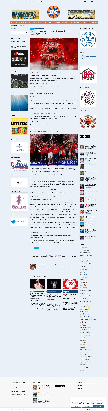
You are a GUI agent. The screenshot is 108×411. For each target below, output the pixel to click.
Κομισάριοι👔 (83, 364)
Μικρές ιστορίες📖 (84, 309)
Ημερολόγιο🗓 (66, 291)
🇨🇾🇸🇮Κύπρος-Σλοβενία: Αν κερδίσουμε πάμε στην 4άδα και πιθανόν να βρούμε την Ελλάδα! (90, 179)
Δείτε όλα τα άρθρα (52, 264)
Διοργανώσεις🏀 (85, 22)
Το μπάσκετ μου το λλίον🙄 (86, 356)
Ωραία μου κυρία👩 (83, 372)
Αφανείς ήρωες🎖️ (83, 266)
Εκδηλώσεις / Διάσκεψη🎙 (85, 311)
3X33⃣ (81, 296)
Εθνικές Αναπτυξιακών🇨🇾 (86, 290)
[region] (88, 403)
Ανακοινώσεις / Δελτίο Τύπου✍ (23, 22)
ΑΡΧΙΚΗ (12, 22)
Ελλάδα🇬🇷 (32, 291)
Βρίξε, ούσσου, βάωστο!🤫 (85, 271)
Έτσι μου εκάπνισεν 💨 (85, 329)
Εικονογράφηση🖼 (83, 303)
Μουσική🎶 (82, 347)
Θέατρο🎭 (82, 344)
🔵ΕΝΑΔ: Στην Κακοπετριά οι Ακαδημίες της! (91, 237)
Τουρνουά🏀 (83, 298)
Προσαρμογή (76, 406)
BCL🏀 (81, 321)
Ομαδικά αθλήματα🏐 (85, 252)
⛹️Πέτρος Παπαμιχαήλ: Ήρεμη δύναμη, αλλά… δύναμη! (91, 165)
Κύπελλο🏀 (82, 284)
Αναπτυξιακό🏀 (83, 282)
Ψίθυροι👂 (82, 370)
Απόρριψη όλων (87, 406)
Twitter (88, 1)
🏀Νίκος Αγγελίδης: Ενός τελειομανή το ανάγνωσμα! (90, 223)
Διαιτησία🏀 (83, 362)
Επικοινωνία (35, 1)
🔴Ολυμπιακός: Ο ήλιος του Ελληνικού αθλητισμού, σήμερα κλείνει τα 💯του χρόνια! (70, 296)
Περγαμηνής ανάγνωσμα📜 (61, 22)
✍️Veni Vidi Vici (21, 25)
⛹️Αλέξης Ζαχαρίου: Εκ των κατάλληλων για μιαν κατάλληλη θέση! (90, 217)
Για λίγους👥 (82, 272)
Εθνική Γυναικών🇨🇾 (84, 293)
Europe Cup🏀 (83, 322)
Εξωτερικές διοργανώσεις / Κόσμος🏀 (88, 319)
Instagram (92, 1)
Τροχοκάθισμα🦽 (84, 299)
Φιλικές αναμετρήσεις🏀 (85, 301)
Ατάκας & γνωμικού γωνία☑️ (85, 263)
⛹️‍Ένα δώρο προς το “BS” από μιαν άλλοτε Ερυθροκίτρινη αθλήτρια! (91, 211)
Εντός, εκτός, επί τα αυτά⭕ (86, 317)
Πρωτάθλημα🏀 (83, 287)
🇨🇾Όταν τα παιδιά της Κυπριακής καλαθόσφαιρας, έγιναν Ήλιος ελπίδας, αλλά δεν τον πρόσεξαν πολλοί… (91, 147)
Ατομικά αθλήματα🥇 (85, 250)
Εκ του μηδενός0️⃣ (84, 304)
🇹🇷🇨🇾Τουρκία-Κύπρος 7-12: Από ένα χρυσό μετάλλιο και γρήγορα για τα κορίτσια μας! (91, 199)
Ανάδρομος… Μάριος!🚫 (85, 306)
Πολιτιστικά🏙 (83, 342)
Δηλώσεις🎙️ (83, 258)
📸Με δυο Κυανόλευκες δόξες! (91, 171)
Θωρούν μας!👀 (83, 275)
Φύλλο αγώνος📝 (84, 340)
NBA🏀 (81, 324)
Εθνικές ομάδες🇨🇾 (84, 288)
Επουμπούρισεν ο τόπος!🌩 (85, 327)
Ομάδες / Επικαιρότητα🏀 (86, 255)
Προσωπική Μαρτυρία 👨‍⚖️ (85, 352)
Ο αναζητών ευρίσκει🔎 (51, 291)
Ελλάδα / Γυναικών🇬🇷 (84, 316)
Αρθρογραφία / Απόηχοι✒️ (37, 22)
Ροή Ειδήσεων (41, 1)
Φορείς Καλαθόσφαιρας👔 (85, 361)
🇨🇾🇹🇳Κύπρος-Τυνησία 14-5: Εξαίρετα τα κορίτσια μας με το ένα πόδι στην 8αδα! (91, 205)
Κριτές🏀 (82, 365)
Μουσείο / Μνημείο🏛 (85, 345)
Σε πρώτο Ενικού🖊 (84, 277)
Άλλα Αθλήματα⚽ (83, 249)
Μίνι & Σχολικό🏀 (84, 285)
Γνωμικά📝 (82, 264)
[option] (22, 25)
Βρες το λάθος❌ (83, 269)
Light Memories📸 (83, 247)
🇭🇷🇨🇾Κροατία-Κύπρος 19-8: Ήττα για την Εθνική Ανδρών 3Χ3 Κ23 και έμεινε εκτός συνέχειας (90, 231)
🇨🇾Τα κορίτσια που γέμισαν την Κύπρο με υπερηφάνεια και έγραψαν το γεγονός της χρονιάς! (91, 192)
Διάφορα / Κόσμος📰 (84, 279)
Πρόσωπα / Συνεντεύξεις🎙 (74, 22)
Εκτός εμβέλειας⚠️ (84, 308)
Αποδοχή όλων (98, 406)
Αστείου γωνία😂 (83, 261)
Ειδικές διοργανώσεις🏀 (85, 295)
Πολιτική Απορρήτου (99, 403)
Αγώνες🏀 (82, 337)
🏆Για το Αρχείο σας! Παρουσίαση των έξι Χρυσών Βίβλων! (90, 153)
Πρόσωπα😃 (82, 351)
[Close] (104, 398)
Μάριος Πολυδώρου (37, 34)
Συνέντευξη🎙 (83, 354)
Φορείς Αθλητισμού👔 (84, 359)
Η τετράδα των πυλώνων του (27, 1)
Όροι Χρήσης (79, 385)
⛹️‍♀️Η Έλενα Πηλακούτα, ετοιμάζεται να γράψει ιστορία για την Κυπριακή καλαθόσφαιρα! (54, 296)
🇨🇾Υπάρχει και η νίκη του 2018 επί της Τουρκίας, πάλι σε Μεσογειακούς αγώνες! (91, 185)
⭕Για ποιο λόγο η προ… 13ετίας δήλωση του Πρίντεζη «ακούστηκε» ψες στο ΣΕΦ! (37, 295)
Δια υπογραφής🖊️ (49, 22)
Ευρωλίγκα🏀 (83, 325)
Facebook (81, 1)
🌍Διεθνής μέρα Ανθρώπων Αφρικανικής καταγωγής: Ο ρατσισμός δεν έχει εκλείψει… (91, 159)
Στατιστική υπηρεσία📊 (85, 367)
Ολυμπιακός (37, 248)
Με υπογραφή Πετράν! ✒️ (85, 330)
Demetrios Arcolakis (93, 409)
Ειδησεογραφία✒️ (84, 260)
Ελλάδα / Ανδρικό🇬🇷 (84, 314)
